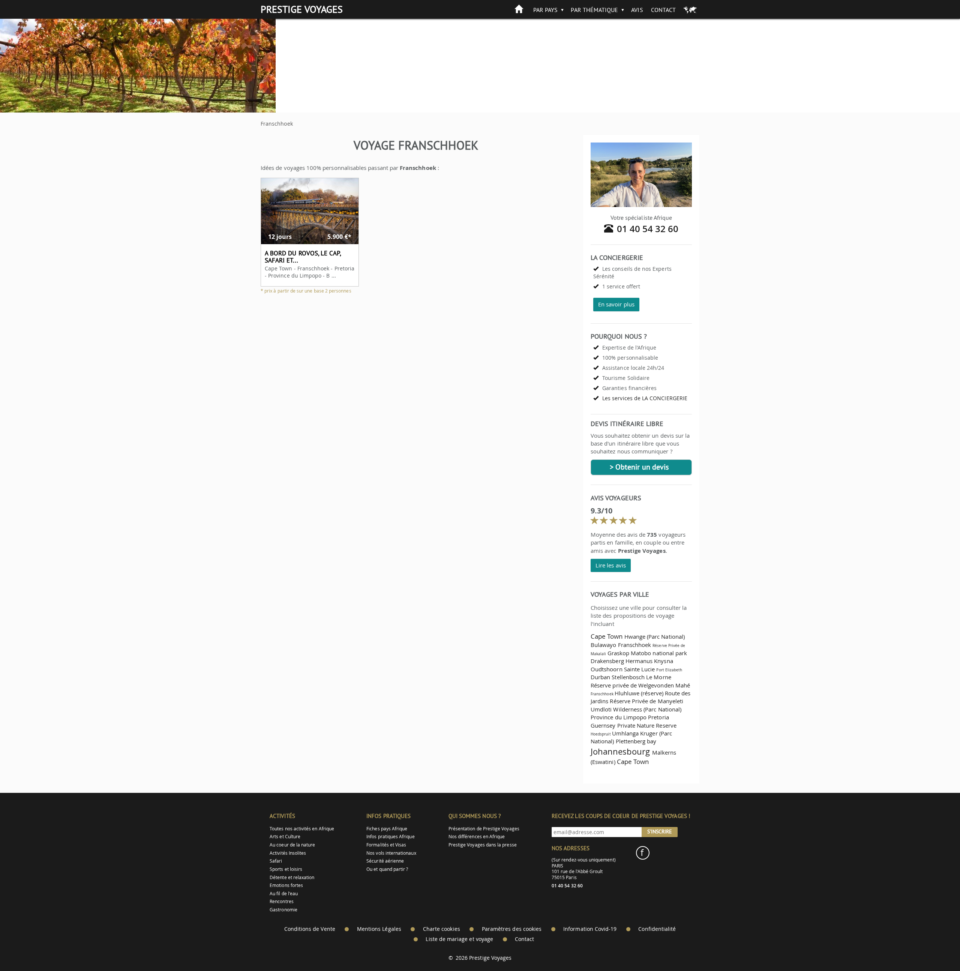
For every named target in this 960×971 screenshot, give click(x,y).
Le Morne (658, 677)
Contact (663, 10)
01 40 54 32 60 (648, 229)
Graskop (618, 653)
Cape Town (607, 636)
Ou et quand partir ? (387, 869)
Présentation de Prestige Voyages (483, 828)
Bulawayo (603, 644)
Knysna (663, 661)
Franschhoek (634, 644)
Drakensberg (607, 661)
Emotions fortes (286, 885)
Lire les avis (611, 565)
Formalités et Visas (386, 845)
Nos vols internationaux (391, 853)
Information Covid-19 (589, 929)
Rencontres (282, 901)
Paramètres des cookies (512, 929)
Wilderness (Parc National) (647, 709)
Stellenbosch (628, 677)
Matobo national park (659, 653)
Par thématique (594, 10)
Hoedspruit (601, 734)
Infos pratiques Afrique (390, 836)
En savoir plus (616, 304)
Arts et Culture (285, 836)
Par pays (545, 10)
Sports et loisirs (286, 869)
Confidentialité (657, 929)
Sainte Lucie (639, 669)
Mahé (682, 685)
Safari (276, 861)
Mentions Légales (379, 929)
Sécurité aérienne (385, 861)
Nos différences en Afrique (476, 836)
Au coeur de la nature (292, 845)
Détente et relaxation (292, 877)
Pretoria (658, 717)
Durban (600, 677)
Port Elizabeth (669, 669)
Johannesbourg (620, 751)
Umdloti (601, 709)
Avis (637, 10)
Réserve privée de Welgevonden (632, 685)
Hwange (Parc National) (654, 636)
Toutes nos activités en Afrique (302, 828)
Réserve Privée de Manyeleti (646, 701)
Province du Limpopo (618, 717)
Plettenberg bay (636, 741)
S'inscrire (659, 831)
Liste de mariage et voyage (459, 939)
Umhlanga (625, 733)
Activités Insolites (288, 853)
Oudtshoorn (606, 669)
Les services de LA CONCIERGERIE (644, 398)
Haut (933, 947)
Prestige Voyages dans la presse (482, 845)
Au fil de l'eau (284, 893)
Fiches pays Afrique (386, 828)
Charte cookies (441, 929)
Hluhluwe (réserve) (639, 693)
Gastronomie (283, 909)
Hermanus (639, 661)
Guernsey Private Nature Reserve (633, 725)
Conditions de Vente (309, 929)
